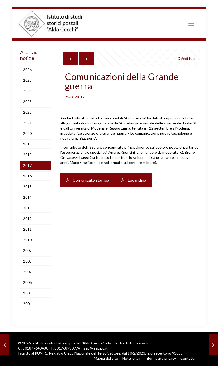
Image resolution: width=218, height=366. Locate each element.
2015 (27, 186)
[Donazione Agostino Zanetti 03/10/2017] (213, 344)
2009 (27, 250)
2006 (27, 282)
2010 (27, 240)
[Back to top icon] (191, 355)
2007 (27, 271)
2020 (27, 133)
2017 (27, 165)
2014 (27, 197)
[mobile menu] (191, 23)
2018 (27, 154)
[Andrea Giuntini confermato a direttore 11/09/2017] (4, 344)
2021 (27, 122)
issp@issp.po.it (95, 348)
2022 (27, 112)
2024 (27, 91)
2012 (27, 218)
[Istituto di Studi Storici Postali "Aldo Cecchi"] (56, 23)
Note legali (131, 358)
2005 (27, 293)
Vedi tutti (188, 58)
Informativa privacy (160, 358)
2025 (27, 80)
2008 (27, 261)
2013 (27, 208)
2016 (27, 176)
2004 (27, 303)
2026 (27, 69)
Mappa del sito (106, 358)
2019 (27, 144)
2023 (27, 101)
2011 (27, 229)
